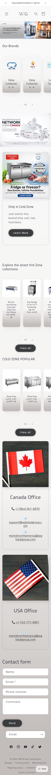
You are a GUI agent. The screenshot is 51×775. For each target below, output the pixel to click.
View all (25, 348)
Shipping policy (15, 768)
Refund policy (39, 763)
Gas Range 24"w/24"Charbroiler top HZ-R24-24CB (32, 307)
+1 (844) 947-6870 (27, 509)
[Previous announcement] (5, 3)
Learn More (20, 233)
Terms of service (27, 772)
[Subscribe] (41, 734)
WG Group (23, 759)
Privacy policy (22, 763)
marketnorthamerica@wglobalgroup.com (25, 537)
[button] (6, 13)
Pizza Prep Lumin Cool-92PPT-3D (11, 399)
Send (12, 723)
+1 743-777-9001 (27, 622)
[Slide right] (32, 105)
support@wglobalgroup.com (25, 524)
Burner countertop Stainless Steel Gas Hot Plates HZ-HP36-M (11, 309)
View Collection (11, 83)
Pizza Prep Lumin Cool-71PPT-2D (32, 399)
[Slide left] (19, 105)
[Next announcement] (45, 3)
